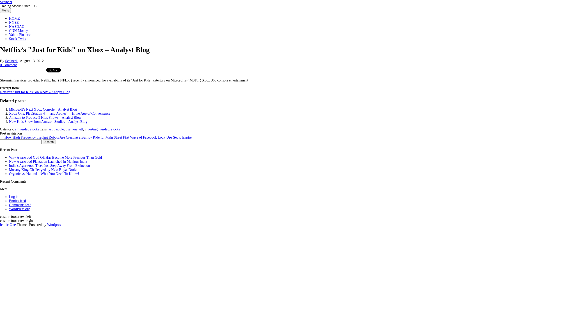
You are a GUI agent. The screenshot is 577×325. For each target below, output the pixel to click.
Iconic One (8, 225)
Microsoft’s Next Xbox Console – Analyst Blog (43, 109)
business (72, 129)
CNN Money (18, 30)
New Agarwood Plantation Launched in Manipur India (48, 161)
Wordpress (54, 225)
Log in (13, 197)
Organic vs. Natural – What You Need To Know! (44, 174)
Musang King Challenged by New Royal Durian (43, 170)
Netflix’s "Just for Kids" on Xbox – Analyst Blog (35, 92)
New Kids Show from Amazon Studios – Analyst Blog (48, 121)
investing (91, 129)
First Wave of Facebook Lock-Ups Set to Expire (159, 137)
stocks (34, 129)
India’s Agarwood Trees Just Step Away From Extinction (49, 165)
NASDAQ (17, 26)
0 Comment (8, 65)
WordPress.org (19, 209)
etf (16, 129)
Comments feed (20, 205)
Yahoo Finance (19, 35)
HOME (14, 18)
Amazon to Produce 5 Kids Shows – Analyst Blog (45, 117)
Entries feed (17, 201)
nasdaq (24, 129)
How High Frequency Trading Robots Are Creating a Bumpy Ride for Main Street (61, 137)
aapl (51, 129)
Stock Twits (17, 39)
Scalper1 (6, 2)
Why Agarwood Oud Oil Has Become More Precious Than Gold (55, 157)
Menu (5, 10)
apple (60, 129)
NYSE (14, 22)
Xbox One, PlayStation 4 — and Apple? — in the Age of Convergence (59, 113)
